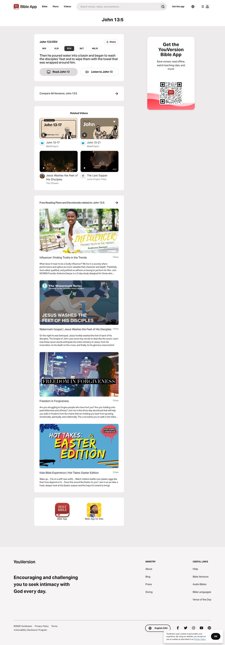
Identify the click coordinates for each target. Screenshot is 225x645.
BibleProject (52, 146)
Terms (54, 626)
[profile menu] (205, 6)
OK (215, 636)
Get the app (178, 6)
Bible (44, 6)
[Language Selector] (193, 6)
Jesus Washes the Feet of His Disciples (62, 177)
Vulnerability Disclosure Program (30, 630)
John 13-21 (97, 142)
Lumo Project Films (96, 179)
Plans (55, 6)
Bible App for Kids (94, 518)
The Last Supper (100, 175)
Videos (67, 6)
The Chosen (52, 183)
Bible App (62, 518)
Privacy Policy (42, 626)
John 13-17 (56, 142)
